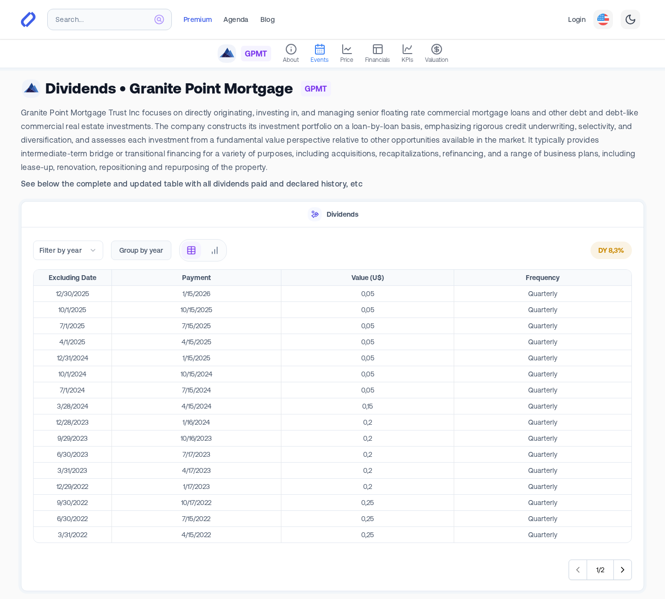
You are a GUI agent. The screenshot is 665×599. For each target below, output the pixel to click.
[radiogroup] (203, 250)
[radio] (191, 250)
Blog (267, 19)
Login (577, 19)
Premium (198, 19)
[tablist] (332, 214)
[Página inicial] (28, 19)
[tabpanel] (332, 409)
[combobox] (109, 19)
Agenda (235, 19)
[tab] (332, 214)
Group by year (141, 250)
